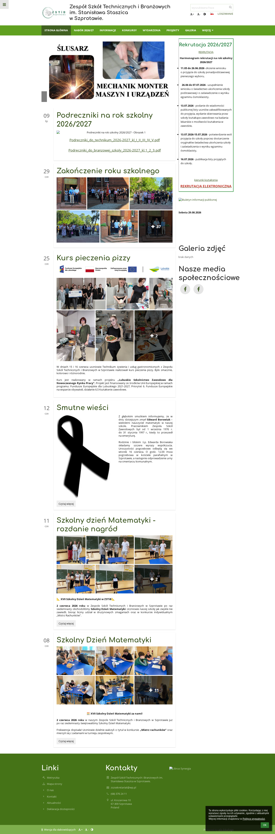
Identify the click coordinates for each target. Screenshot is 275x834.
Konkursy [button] (129, 30)
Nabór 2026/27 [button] (84, 30)
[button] (204, 14)
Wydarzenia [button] (151, 30)
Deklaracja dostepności (60, 809)
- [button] (88, 829)
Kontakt (52, 796)
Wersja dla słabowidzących (59, 829)
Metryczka (53, 777)
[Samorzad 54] (198, 289)
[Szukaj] (230, 7)
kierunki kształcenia (206, 180)
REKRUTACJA (205, 52)
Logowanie (225, 14)
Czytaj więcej (66, 504)
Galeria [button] (190, 30)
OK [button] (265, 825)
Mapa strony (54, 784)
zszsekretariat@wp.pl (123, 787)
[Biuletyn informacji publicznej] (206, 199)
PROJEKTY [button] (172, 30)
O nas (50, 790)
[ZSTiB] (185, 289)
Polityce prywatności (254, 818)
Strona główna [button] (56, 30)
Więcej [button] (206, 30)
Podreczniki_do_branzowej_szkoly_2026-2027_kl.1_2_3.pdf (114, 150)
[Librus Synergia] (201, 768)
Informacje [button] (108, 30)
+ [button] (193, 14)
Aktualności (54, 803)
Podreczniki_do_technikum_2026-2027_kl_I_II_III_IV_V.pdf (114, 139)
